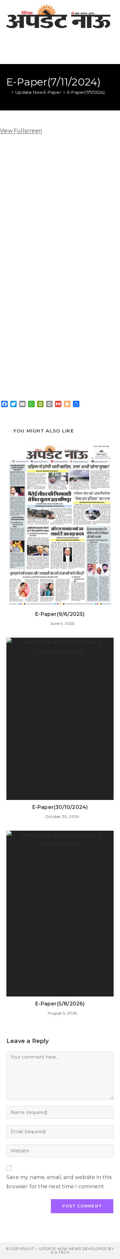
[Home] (7, 92)
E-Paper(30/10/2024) (60, 807)
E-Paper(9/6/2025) (59, 614)
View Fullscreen (21, 131)
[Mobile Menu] (111, 47)
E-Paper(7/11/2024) (86, 92)
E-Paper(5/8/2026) (59, 1004)
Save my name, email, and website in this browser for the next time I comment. (59, 1182)
